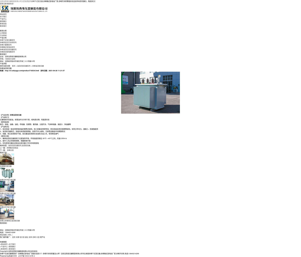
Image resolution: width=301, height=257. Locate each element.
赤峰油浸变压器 (38, 66)
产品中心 (3, 19)
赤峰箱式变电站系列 (7, 47)
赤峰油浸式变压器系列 (8, 49)
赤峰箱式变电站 (12, 148)
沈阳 (13, 237)
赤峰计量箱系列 (6, 44)
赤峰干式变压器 (37, 1)
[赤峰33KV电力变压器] (7, 186)
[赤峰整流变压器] (7, 159)
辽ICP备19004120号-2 (26, 256)
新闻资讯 (4, 249)
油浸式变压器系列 (23, 66)
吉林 (30, 237)
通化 (26, 237)
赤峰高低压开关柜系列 (8, 42)
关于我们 (3, 16)
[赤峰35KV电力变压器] (7, 172)
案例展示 (3, 21)
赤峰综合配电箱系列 (7, 52)
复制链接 (33, 251)
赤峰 (34, 237)
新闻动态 (3, 23)
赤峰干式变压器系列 (7, 40)
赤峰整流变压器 (6, 166)
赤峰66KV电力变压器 (8, 207)
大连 (38, 237)
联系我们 (3, 26)
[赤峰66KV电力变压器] (7, 200)
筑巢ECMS (13, 256)
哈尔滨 (22, 237)
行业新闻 (3, 35)
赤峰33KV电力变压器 (8, 193)
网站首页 (3, 14)
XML (9, 234)
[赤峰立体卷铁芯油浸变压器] (7, 213)
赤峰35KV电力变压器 (8, 180)
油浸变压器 (26, 145)
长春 (17, 237)
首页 (13, 66)
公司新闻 (3, 33)
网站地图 (3, 234)
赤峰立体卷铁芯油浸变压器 (10, 220)
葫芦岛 (42, 237)
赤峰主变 (10, 150)
